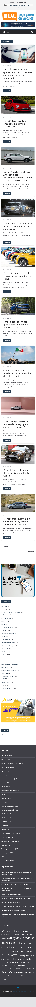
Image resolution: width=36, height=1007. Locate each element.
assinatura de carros (26, 934)
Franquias (6, 615)
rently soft (23, 973)
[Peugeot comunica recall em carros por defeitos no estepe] (18, 257)
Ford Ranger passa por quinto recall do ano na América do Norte (15, 324)
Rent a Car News (10, 972)
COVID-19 (4, 621)
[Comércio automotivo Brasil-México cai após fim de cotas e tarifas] (18, 355)
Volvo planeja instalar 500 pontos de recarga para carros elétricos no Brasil (16, 424)
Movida (18, 969)
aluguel (9, 931)
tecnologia (4, 976)
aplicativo (4, 934)
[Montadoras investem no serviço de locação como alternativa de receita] (18, 503)
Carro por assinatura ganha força (11, 902)
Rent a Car (30, 969)
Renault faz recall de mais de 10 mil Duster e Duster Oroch (16, 472)
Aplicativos (4, 606)
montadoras (11, 969)
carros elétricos (19, 947)
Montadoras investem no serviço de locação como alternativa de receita (16, 521)
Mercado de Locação (7, 646)
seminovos (31, 973)
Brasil (18, 943)
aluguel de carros (22, 931)
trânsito (10, 976)
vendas (25, 976)
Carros (3, 609)
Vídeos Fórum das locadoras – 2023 (12, 735)
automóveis (5, 938)
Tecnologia (4, 673)
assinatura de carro (15, 934)
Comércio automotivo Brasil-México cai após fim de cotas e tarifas (17, 373)
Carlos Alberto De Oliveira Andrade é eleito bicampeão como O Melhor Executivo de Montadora (17, 176)
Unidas (20, 976)
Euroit (4, 955)
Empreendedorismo (7, 627)
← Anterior (5, 547)
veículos (5, 979)
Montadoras (5, 652)
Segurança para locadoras (9, 664)
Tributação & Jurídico (7, 676)
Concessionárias (6, 618)
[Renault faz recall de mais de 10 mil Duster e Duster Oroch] (18, 454)
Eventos (3, 630)
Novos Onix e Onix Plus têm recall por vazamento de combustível (17, 226)
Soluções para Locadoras (9, 670)
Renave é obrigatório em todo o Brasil (13, 910)
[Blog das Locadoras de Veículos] (3, 32)
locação (4, 966)
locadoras (5, 962)
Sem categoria (5, 667)
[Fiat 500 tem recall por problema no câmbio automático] (18, 105)
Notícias (3, 655)
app (9, 934)
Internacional (5, 640)
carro (22, 943)
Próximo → (31, 551)
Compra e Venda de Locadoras (10, 612)
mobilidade (28, 966)
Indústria (4, 637)
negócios (23, 969)
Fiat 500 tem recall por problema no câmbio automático (15, 123)
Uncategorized (5, 682)
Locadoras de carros (7, 643)
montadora (4, 969)
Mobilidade (4, 649)
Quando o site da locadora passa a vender (14, 884)
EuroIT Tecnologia (17, 955)
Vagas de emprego (7, 688)
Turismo (16, 976)
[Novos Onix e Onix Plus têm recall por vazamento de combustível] (18, 208)
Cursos (3, 624)
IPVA (4, 679)
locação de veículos (12, 966)
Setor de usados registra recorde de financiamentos (17, 906)
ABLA (3, 931)
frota (28, 955)
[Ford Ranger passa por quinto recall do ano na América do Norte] (18, 306)
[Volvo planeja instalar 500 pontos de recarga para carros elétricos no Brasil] (18, 406)
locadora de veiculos (22, 959)
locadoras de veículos (17, 963)
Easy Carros (8, 951)
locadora (9, 959)
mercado (21, 965)
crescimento (27, 947)
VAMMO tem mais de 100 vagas (11, 894)
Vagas (3, 685)
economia (18, 951)
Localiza (27, 962)
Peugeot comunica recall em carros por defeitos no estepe (17, 276)
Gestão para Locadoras (8, 633)
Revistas (4, 661)
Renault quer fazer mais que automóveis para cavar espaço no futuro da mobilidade (17, 73)
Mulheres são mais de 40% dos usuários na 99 (15, 898)
